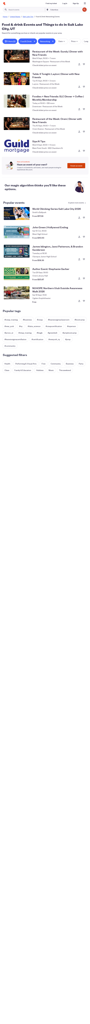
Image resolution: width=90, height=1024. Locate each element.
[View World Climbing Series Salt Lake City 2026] (17, 213)
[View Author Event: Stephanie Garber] (17, 273)
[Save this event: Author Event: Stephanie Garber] (84, 278)
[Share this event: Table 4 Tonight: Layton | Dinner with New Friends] (79, 86)
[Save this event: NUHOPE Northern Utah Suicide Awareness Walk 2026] (84, 301)
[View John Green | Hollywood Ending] (17, 232)
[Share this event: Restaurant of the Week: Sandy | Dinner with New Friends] (79, 64)
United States (15, 16)
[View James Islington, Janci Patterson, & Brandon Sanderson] (17, 251)
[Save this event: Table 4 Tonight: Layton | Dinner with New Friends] (84, 86)
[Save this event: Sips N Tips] (84, 150)
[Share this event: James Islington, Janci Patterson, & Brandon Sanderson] (79, 259)
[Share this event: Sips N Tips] (79, 150)
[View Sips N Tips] (17, 146)
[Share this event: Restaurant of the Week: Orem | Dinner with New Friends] (79, 131)
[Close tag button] (34, 41)
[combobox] (65, 9)
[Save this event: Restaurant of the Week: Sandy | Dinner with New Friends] (84, 64)
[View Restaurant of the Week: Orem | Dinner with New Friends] (17, 123)
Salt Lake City (28, 16)
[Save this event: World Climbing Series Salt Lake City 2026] (84, 217)
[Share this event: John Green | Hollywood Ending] (79, 236)
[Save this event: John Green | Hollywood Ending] (84, 236)
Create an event (76, 165)
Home (5, 16)
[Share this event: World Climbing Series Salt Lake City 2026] (79, 217)
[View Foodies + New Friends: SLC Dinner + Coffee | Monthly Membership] (17, 101)
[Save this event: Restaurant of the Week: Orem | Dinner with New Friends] (84, 131)
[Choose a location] (47, 9)
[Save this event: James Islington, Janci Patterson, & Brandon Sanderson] (84, 259)
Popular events (14, 202)
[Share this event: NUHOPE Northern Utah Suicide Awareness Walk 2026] (79, 301)
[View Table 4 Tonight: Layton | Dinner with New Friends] (17, 78)
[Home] (4, 3)
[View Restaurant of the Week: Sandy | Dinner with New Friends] (17, 56)
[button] (9, 41)
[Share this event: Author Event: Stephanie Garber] (79, 278)
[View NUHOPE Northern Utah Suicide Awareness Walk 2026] (17, 292)
